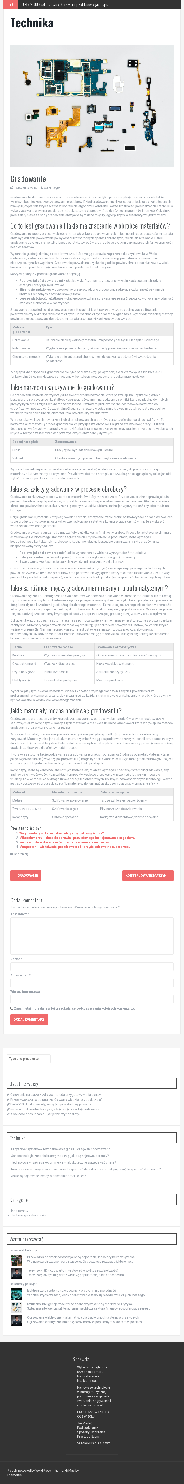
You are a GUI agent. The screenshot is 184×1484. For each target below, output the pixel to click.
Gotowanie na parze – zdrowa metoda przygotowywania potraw (56, 1095)
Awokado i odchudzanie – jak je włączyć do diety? (45, 1114)
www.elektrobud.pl (24, 1250)
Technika (32, 22)
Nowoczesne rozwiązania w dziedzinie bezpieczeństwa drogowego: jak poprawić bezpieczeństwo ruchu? (86, 1169)
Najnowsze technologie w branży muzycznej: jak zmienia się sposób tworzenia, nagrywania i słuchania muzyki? (94, 1396)
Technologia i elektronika (28, 1215)
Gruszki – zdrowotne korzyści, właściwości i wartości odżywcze (55, 1109)
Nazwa (16, 959)
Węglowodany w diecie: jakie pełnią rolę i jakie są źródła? (61, 833)
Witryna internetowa (25, 991)
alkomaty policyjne (24, 1284)
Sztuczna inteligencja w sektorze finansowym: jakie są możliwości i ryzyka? (80, 1304)
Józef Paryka (52, 188)
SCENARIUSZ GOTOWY (93, 1443)
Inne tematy (21, 854)
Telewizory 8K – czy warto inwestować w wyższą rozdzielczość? (72, 1270)
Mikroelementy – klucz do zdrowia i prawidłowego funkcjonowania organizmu (77, 838)
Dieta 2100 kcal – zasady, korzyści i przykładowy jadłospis (51, 1104)
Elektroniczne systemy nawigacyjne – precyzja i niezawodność (71, 1290)
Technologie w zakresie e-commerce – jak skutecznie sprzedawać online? (63, 1162)
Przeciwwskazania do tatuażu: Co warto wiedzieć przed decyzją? (56, 1099)
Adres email (20, 975)
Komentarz (19, 914)
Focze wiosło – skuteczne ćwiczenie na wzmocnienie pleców (64, 842)
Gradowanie (26, 875)
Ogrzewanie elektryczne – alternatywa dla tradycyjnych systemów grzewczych (83, 1317)
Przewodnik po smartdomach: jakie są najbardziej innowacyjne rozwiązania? (81, 1257)
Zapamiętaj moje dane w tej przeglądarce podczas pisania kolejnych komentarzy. (74, 1008)
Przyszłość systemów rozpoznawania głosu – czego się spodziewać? (60, 1149)
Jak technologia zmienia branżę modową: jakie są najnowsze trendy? (60, 1156)
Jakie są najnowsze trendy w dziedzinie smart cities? (48, 1176)
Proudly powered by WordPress (29, 1470)
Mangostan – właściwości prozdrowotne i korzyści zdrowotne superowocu (74, 847)
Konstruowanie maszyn (148, 875)
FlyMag (70, 1470)
